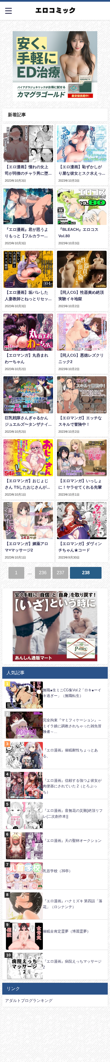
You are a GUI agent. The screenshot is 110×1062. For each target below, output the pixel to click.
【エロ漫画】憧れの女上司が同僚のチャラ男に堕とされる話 (26, 171)
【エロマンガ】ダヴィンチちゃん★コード (80, 547)
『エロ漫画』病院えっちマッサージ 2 (72, 964)
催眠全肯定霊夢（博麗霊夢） (67, 931)
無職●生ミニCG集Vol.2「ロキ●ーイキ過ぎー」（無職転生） (72, 693)
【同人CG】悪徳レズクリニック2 (81, 358)
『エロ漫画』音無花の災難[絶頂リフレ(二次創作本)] (73, 813)
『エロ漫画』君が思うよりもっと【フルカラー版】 (26, 233)
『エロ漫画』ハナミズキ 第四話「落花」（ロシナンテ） (72, 904)
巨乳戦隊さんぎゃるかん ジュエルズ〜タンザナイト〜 (26, 422)
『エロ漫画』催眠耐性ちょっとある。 (70, 753)
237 (60, 572)
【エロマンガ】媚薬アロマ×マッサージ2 (26, 547)
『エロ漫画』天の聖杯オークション (72, 840)
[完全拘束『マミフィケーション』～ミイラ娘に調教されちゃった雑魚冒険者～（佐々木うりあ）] (55, 712)
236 (43, 572)
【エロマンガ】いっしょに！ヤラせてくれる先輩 (80, 484)
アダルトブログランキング (28, 1000)
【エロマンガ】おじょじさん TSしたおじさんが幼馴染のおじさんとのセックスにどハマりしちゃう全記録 (27, 485)
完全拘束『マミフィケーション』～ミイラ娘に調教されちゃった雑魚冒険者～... (72, 725)
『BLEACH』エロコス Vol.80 (78, 232)
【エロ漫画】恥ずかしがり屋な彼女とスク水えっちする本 (80, 171)
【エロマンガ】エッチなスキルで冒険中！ (80, 421)
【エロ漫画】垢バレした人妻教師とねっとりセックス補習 (26, 296)
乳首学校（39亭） (57, 871)
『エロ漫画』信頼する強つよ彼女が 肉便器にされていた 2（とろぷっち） (72, 786)
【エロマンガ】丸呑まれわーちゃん (26, 358)
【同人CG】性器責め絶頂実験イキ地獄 (81, 295)
